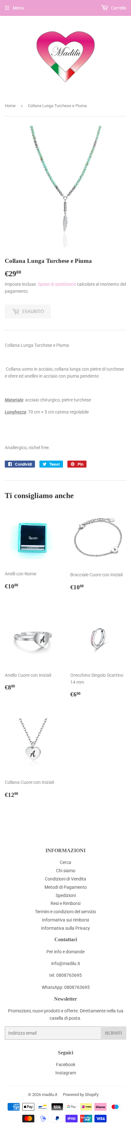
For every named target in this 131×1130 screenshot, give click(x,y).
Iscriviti (113, 1033)
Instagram (65, 1072)
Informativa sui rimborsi (65, 919)
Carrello (118, 7)
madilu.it (49, 1094)
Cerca (65, 862)
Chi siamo (65, 870)
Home (10, 105)
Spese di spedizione (57, 284)
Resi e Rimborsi (65, 903)
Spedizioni (66, 895)
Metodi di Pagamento (66, 887)
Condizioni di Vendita (65, 878)
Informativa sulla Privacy (65, 928)
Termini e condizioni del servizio (65, 911)
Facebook (65, 1064)
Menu (18, 7)
